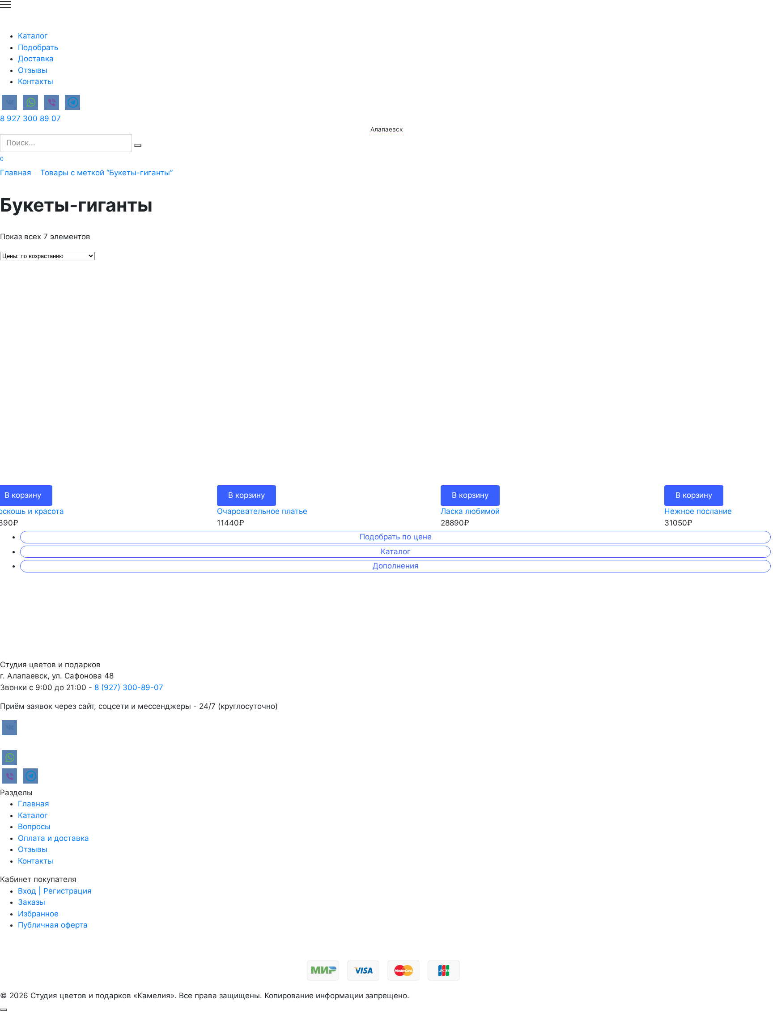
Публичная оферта (53, 924)
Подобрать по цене (396, 536)
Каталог (33, 35)
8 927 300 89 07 (30, 118)
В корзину (246, 495)
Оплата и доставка (53, 838)
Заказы (31, 902)
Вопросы (34, 826)
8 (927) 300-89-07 (128, 687)
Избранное (38, 913)
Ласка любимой (470, 511)
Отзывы (32, 70)
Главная (15, 172)
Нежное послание (698, 511)
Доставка (36, 58)
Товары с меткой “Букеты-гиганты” (106, 172)
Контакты (35, 81)
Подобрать (38, 47)
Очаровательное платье (262, 511)
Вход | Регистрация (55, 890)
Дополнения (396, 565)
